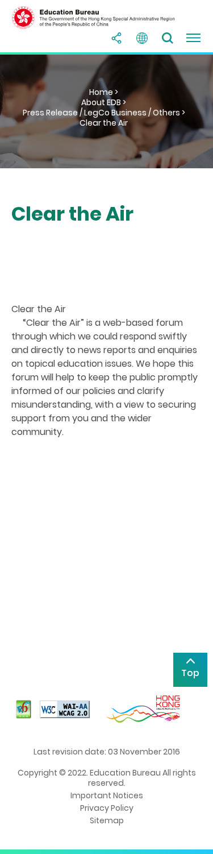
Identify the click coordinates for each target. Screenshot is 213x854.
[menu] (193, 38)
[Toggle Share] (116, 38)
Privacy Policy (106, 808)
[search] (167, 38)
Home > (103, 92)
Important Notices (106, 795)
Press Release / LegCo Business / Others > (104, 112)
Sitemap (107, 820)
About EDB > (103, 102)
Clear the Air (104, 123)
